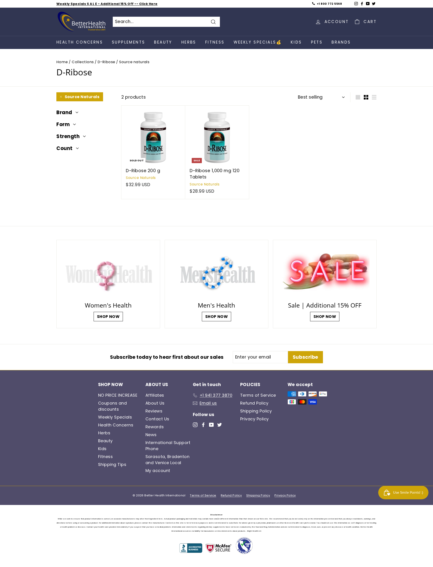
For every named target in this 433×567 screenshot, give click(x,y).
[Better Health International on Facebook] (203, 424)
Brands (341, 42)
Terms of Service (258, 395)
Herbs (188, 42)
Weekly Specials (115, 417)
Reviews (153, 411)
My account (157, 470)
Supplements (128, 42)
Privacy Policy (254, 419)
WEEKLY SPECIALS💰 (258, 42)
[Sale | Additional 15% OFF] (325, 272)
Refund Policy (254, 403)
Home (62, 62)
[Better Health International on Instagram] (195, 424)
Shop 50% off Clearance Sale (82, 4)
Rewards (154, 427)
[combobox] (166, 22)
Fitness (215, 42)
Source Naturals (82, 97)
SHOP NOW (108, 316)
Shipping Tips (112, 464)
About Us (155, 403)
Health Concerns (79, 42)
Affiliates (154, 395)
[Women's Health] (108, 272)
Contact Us (157, 419)
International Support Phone (168, 445)
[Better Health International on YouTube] (211, 424)
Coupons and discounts (112, 406)
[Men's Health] (216, 272)
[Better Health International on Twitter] (219, 424)
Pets (317, 42)
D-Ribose (106, 62)
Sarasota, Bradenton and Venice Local (167, 459)
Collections (83, 62)
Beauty (163, 42)
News (151, 434)
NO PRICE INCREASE (117, 395)
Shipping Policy (256, 411)
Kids (296, 42)
